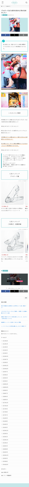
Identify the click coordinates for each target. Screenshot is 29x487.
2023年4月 (5, 341)
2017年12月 (5, 402)
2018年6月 (5, 396)
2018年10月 (5, 387)
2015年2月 (5, 436)
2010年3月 (5, 446)
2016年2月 (5, 424)
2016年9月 (5, 418)
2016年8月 (5, 421)
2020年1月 (5, 362)
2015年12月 (5, 430)
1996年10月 (5, 464)
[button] (5, 35)
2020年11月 (5, 356)
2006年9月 (5, 452)
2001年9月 (5, 458)
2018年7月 (5, 393)
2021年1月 (5, 353)
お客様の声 (5, 15)
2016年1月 (5, 427)
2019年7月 (5, 371)
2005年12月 (5, 455)
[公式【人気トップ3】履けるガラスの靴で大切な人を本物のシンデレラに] (14, 2)
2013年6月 (5, 443)
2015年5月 (5, 433)
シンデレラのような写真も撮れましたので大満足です (13, 326)
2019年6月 (5, 375)
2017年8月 (5, 412)
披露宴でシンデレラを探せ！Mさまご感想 (11, 322)
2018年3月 (5, 399)
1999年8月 (5, 461)
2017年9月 (5, 409)
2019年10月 (5, 368)
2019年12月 (5, 365)
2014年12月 (5, 440)
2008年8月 (5, 449)
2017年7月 (5, 415)
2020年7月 (5, 359)
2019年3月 (5, 378)
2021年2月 (5, 350)
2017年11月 (5, 405)
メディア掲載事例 (7, 475)
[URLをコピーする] (23, 35)
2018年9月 (5, 390)
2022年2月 (5, 344)
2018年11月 (5, 384)
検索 (26, 298)
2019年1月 (5, 381)
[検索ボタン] (26, 2)
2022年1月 (5, 347)
